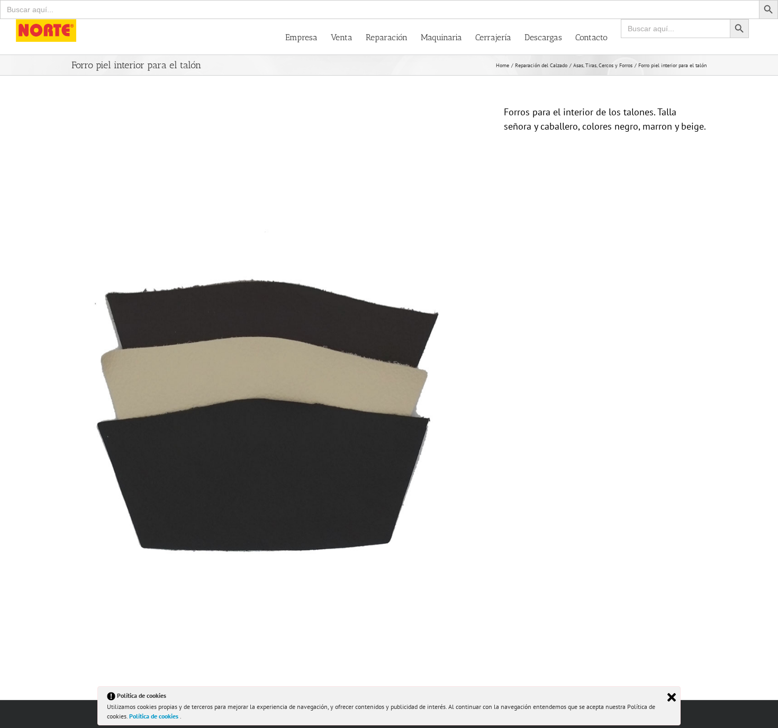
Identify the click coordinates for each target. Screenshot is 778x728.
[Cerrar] (671, 697)
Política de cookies (154, 716)
